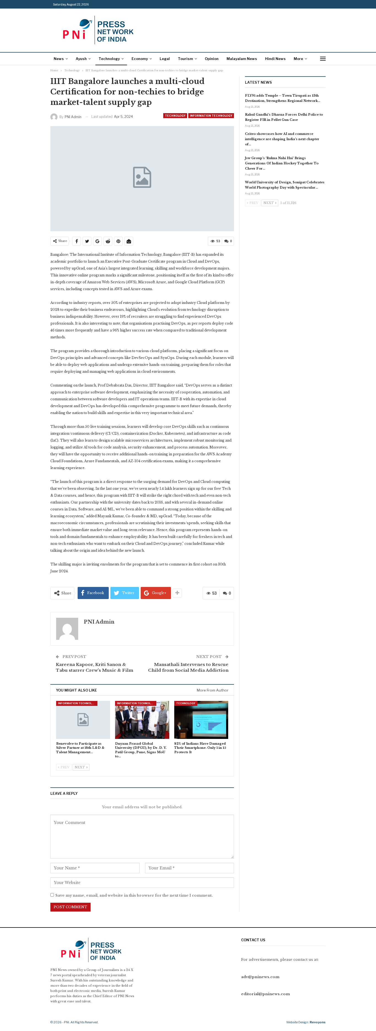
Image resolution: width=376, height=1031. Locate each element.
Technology (109, 58)
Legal (165, 58)
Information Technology (211, 115)
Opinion (212, 58)
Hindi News (275, 58)
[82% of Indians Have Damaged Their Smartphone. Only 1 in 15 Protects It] (201, 720)
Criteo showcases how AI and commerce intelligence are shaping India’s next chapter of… (282, 139)
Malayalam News (242, 58)
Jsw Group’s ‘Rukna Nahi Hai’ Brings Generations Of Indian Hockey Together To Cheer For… (281, 163)
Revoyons (318, 1022)
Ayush (81, 58)
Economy (140, 58)
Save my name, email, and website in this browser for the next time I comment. (134, 895)
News (59, 58)
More (298, 58)
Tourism (185, 58)
